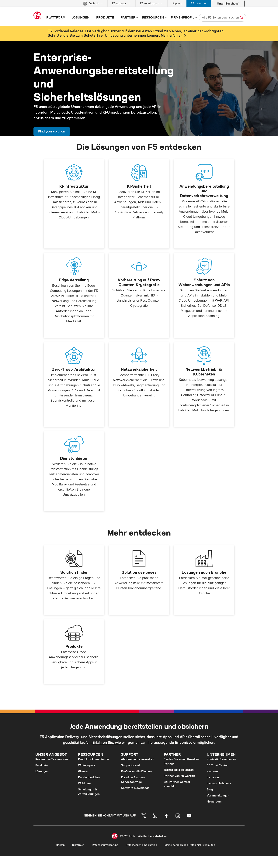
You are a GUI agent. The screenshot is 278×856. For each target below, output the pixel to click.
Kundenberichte (89, 777)
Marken (60, 845)
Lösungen (42, 771)
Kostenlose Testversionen (52, 759)
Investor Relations (219, 783)
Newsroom (214, 801)
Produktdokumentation (93, 759)
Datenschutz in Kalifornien (141, 845)
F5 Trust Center (217, 765)
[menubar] (139, 3)
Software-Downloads (135, 788)
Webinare (84, 783)
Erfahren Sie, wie (106, 742)
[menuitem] (92, 3)
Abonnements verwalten (137, 759)
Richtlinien (78, 845)
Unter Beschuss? (228, 3)
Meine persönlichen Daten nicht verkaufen (190, 845)
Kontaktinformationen (221, 759)
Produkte (41, 765)
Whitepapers (86, 765)
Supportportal (130, 765)
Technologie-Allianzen (179, 770)
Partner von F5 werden (179, 776)
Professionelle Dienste (136, 771)
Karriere (212, 771)
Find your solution (51, 131)
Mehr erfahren (171, 35)
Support (177, 3)
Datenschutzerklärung (105, 845)
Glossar (83, 771)
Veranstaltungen (218, 795)
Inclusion (213, 777)
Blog (210, 789)
